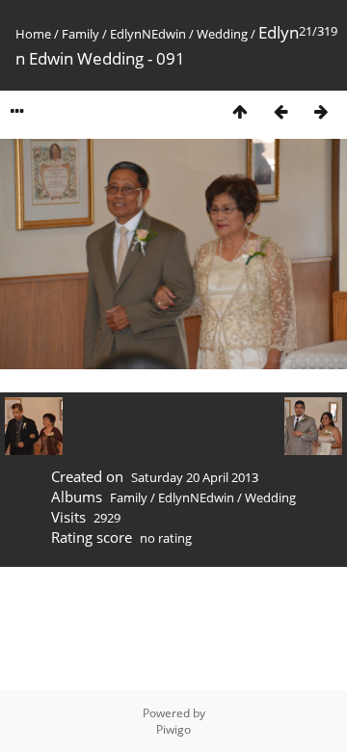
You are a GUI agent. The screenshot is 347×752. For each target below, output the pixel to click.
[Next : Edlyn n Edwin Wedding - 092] (321, 111)
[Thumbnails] (240, 111)
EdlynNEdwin (148, 33)
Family (80, 33)
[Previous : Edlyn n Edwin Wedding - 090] (280, 111)
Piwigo (173, 729)
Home (33, 33)
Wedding (222, 33)
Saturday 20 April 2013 (194, 477)
